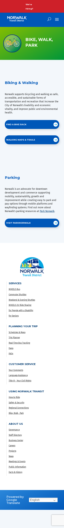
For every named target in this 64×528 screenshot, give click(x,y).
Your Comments (16, 370)
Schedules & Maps (17, 332)
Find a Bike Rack (16, 124)
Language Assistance (18, 375)
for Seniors (14, 316)
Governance (14, 429)
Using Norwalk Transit (26, 391)
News (11, 456)
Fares (11, 348)
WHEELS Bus (14, 289)
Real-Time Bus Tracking (19, 343)
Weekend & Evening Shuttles (22, 300)
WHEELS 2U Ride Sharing (20, 305)
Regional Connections (19, 408)
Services (15, 283)
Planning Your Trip (23, 326)
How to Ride (14, 397)
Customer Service (22, 364)
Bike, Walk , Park (16, 413)
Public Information (17, 467)
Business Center (16, 440)
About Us (16, 423)
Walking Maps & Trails (20, 140)
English (35, 499)
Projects (12, 451)
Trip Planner (14, 337)
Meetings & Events (17, 461)
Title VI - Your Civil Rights (20, 380)
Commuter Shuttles (17, 294)
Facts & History (15, 472)
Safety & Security (16, 402)
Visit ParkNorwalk (18, 223)
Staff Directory (15, 435)
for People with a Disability (21, 310)
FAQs (11, 353)
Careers (12, 445)
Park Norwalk (47, 211)
